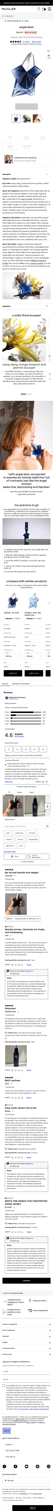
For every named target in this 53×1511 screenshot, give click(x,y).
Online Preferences (38, 1498)
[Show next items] (49, 603)
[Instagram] (49, 1466)
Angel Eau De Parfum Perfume (33, 614)
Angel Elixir (11, 613)
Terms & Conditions (8, 1498)
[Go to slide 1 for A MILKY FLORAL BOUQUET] (23, 394)
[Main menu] (50, 9)
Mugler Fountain (36, 263)
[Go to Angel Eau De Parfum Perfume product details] (34, 600)
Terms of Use (20, 1419)
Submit (6, 1431)
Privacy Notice (30, 1422)
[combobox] (25, 16)
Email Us (9, 1444)
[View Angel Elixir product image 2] (26, 118)
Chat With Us (10, 1457)
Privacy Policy (24, 1409)
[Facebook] (15, 1466)
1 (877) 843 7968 (12, 1451)
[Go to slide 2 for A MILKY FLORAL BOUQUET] (29, 394)
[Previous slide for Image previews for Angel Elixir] (10, 118)
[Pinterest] (37, 1466)
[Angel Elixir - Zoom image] (26, 73)
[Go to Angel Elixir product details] (13, 600)
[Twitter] (4, 1466)
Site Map (18, 1498)
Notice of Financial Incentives (39, 1409)
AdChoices (24, 1493)
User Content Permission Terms (13, 1500)
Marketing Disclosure (20, 1420)
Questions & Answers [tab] (20, 684)
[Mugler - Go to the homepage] (9, 9)
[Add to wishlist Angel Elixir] (48, 51)
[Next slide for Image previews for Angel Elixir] (42, 118)
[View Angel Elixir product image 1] (16, 118)
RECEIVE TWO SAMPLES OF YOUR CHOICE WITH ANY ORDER (26, 3)
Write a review (36, 42)
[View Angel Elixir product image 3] (37, 118)
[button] (48, 56)
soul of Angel (26, 199)
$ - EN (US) (9, 1480)
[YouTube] (26, 1466)
